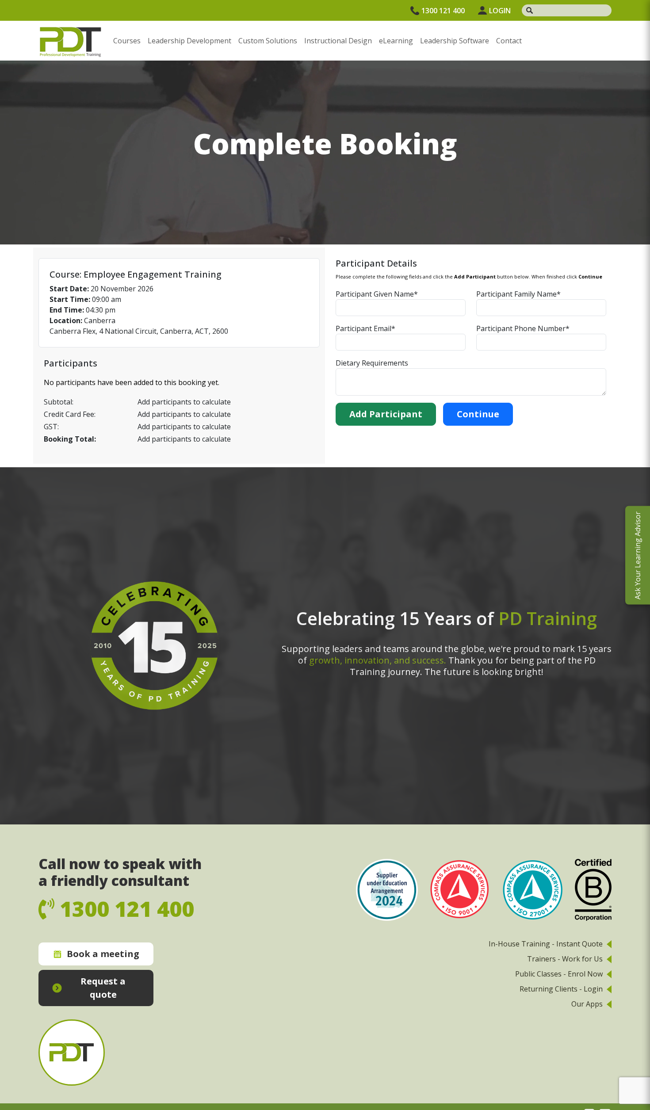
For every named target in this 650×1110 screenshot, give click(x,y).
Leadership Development (189, 41)
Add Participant (385, 414)
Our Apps (587, 1004)
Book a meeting (103, 954)
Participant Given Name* (377, 294)
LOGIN (500, 10)
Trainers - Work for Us (565, 959)
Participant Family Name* (518, 294)
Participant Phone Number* (523, 328)
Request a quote (103, 987)
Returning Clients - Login (561, 989)
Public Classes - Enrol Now (559, 974)
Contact (509, 41)
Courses (127, 41)
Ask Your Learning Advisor (637, 555)
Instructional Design (338, 41)
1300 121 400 (443, 10)
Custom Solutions (267, 41)
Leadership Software (454, 41)
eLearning (396, 41)
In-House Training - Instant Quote (546, 944)
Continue (478, 414)
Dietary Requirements (372, 363)
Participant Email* (365, 328)
